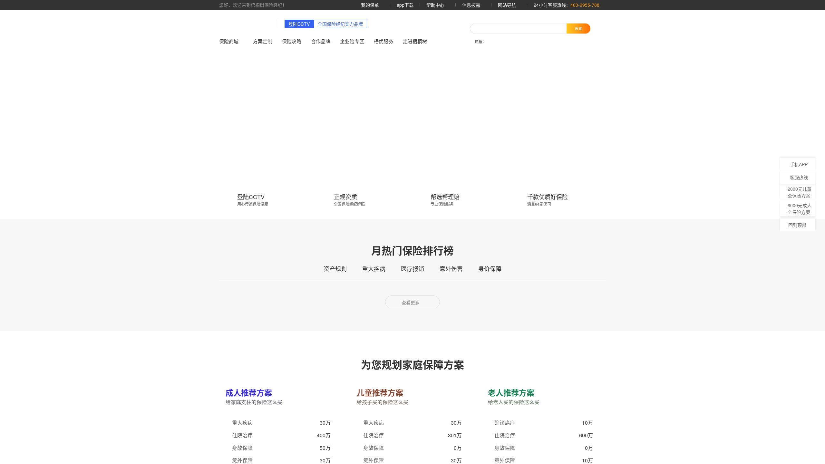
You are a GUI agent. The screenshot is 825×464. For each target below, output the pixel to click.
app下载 (405, 5)
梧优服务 (383, 41)
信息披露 (471, 5)
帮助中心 (436, 5)
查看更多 (411, 302)
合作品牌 (320, 41)
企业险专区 (352, 41)
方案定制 (262, 41)
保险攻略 (291, 41)
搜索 (578, 28)
